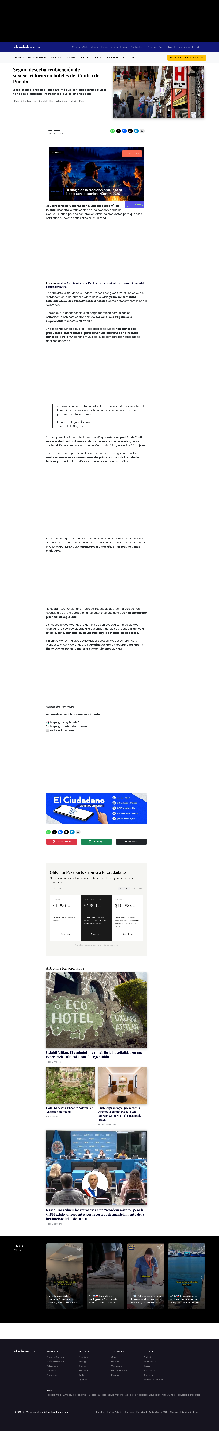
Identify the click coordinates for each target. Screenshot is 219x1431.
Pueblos (71, 57)
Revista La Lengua (153, 1379)
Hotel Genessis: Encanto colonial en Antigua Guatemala (69, 1110)
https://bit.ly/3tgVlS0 (64, 722)
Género (98, 57)
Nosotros (100, 1412)
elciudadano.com (62, 730)
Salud (111, 1394)
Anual (137, 889)
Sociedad (112, 57)
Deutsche (136, 47)
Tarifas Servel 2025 (158, 1412)
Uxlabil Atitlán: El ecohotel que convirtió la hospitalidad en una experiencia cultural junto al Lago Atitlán (94, 1054)
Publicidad (52, 1366)
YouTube (132, 841)
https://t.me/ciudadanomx (68, 726)
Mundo (76, 47)
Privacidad (52, 1375)
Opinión (151, 47)
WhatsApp (97, 841)
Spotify (83, 1379)
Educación (154, 1394)
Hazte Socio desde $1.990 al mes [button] (187, 57)
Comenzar (65, 934)
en (202, 1412)
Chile (85, 47)
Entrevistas (165, 47)
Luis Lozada (54, 130)
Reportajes (149, 1375)
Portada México (77, 101)
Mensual (124, 889)
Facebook (84, 1357)
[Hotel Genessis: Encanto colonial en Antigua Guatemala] (70, 1086)
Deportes (195, 1394)
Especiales (130, 1394)
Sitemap (174, 1412)
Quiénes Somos (55, 1357)
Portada (148, 1357)
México (94, 47)
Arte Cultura (129, 57)
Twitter (82, 1366)
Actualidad (150, 1361)
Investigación (182, 47)
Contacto (52, 1370)
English (124, 47)
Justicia (85, 57)
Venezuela (116, 1366)
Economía (56, 57)
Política (19, 57)
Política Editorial (55, 1361)
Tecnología (182, 1394)
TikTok (82, 1375)
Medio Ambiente (37, 57)
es (197, 1412)
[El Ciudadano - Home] (27, 47)
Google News (63, 841)
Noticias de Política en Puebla (50, 101)
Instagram (84, 1361)
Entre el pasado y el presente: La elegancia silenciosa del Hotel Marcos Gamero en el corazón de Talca (119, 1113)
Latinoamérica (109, 47)
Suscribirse (96, 934)
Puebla (27, 101)
